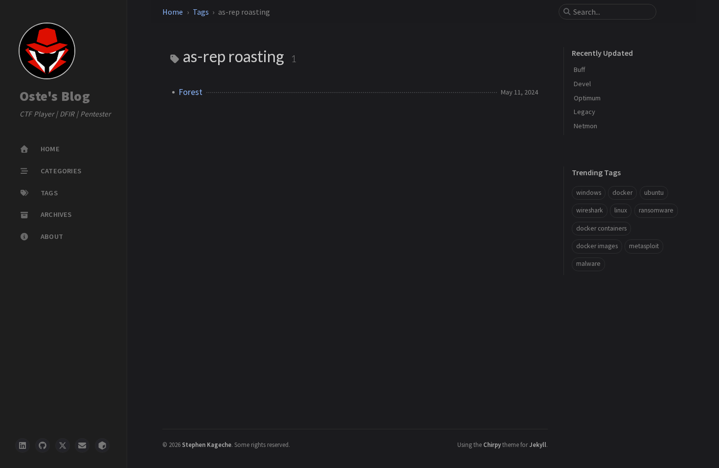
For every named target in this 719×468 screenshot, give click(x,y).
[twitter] (62, 445)
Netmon (585, 125)
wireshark (589, 210)
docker (622, 192)
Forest (190, 92)
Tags (201, 12)
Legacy (584, 111)
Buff (579, 69)
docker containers (601, 228)
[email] (82, 445)
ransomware (656, 210)
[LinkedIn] (22, 445)
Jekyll (537, 444)
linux (620, 210)
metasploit (644, 246)
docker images (597, 246)
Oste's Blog (55, 96)
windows (588, 192)
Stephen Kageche (206, 444)
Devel (582, 83)
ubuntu (654, 192)
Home (172, 12)
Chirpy (492, 444)
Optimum (587, 98)
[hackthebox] (102, 445)
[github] (42, 445)
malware (588, 263)
